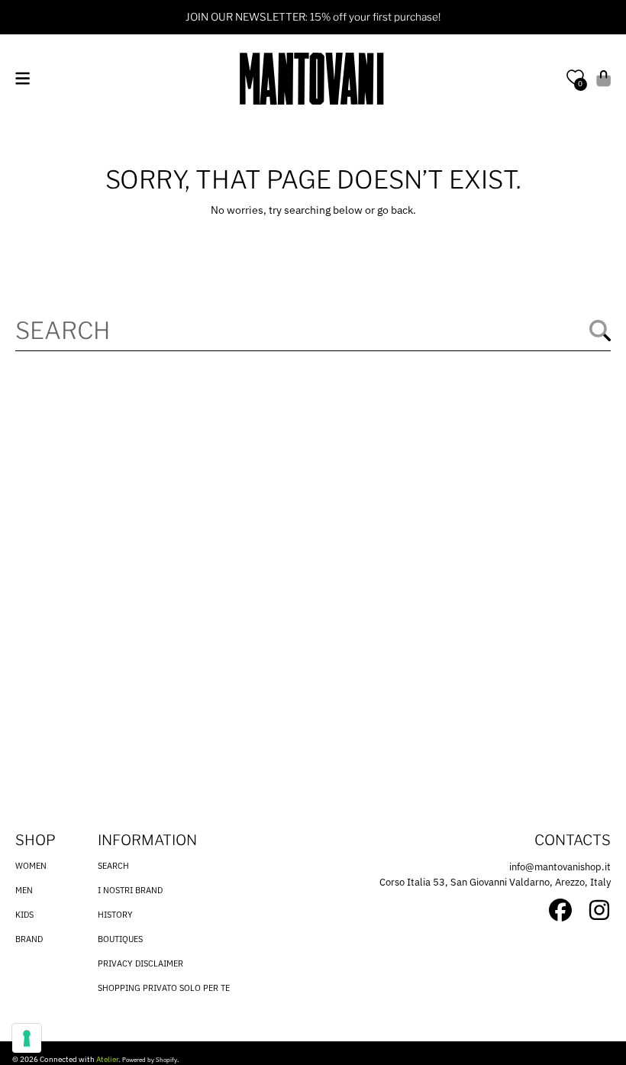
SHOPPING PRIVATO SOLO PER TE (164, 988)
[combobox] (312, 331)
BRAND (29, 939)
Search (113, 865)
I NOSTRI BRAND (130, 890)
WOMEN (31, 865)
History (115, 914)
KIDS (24, 914)
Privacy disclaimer (140, 963)
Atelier (107, 1059)
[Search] (600, 330)
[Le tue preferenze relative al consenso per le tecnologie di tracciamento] (26, 1038)
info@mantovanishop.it (560, 866)
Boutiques (120, 939)
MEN (24, 890)
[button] (22, 78)
